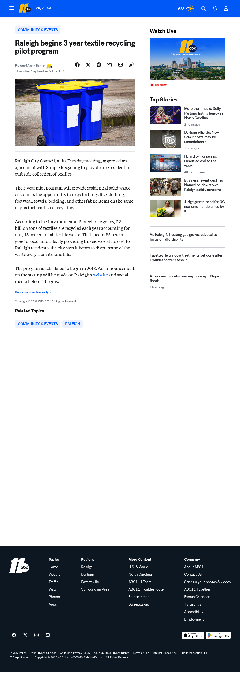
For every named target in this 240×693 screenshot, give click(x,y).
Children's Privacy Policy (75, 652)
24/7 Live (43, 8)
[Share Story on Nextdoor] (110, 65)
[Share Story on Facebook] (77, 65)
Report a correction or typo (33, 292)
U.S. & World (138, 567)
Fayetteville (90, 582)
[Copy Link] (131, 65)
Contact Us (193, 574)
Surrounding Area (95, 589)
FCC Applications (20, 657)
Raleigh (87, 567)
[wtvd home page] (19, 565)
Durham (87, 574)
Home (53, 567)
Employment (194, 619)
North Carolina (140, 574)
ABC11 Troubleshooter (146, 589)
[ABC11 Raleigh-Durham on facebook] (14, 635)
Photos (54, 597)
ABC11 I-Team (139, 582)
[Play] (187, 59)
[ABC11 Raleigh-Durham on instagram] (36, 635)
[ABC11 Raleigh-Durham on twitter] (25, 635)
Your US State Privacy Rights (111, 652)
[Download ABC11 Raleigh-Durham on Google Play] (218, 635)
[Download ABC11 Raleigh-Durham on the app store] (193, 635)
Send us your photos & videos (207, 582)
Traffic (54, 582)
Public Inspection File (193, 652)
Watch (54, 589)
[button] (12, 8)
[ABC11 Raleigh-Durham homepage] (25, 8)
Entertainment (139, 597)
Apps (53, 604)
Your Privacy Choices (43, 652)
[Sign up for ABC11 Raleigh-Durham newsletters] (47, 635)
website (100, 275)
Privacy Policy (17, 652)
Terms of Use (141, 652)
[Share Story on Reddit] (99, 65)
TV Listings (192, 604)
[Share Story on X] (88, 65)
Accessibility (193, 612)
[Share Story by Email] (120, 65)
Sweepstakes (138, 604)
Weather (55, 574)
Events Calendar (197, 597)
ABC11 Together (197, 589)
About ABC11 (195, 567)
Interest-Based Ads (165, 652)
